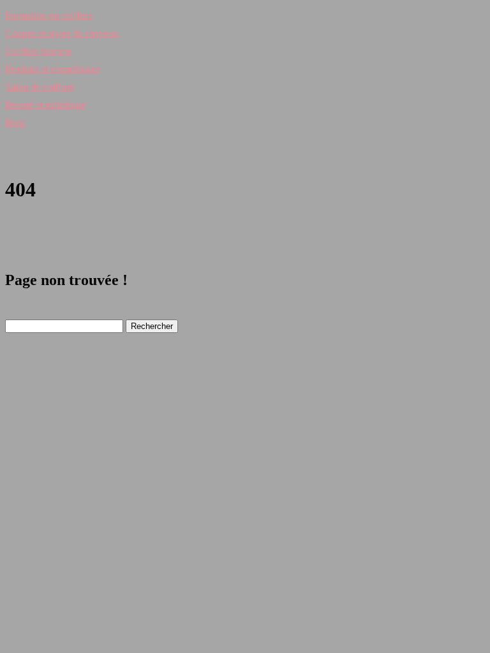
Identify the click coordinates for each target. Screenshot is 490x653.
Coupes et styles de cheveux (62, 33)
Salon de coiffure (39, 87)
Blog (15, 122)
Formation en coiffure (49, 15)
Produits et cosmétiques (52, 69)
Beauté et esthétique (45, 104)
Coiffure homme (38, 51)
